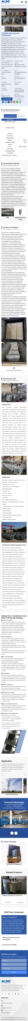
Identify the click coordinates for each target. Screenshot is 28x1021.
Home (2, 5)
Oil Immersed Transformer (7, 6)
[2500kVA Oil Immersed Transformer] (14, 885)
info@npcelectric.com (6, 1008)
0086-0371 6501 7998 (6, 1003)
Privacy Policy (13, 1019)
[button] (2, 29)
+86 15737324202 (5, 1012)
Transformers (8, 5)
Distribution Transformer (19, 5)
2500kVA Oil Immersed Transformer (12, 895)
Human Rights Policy (22, 1019)
